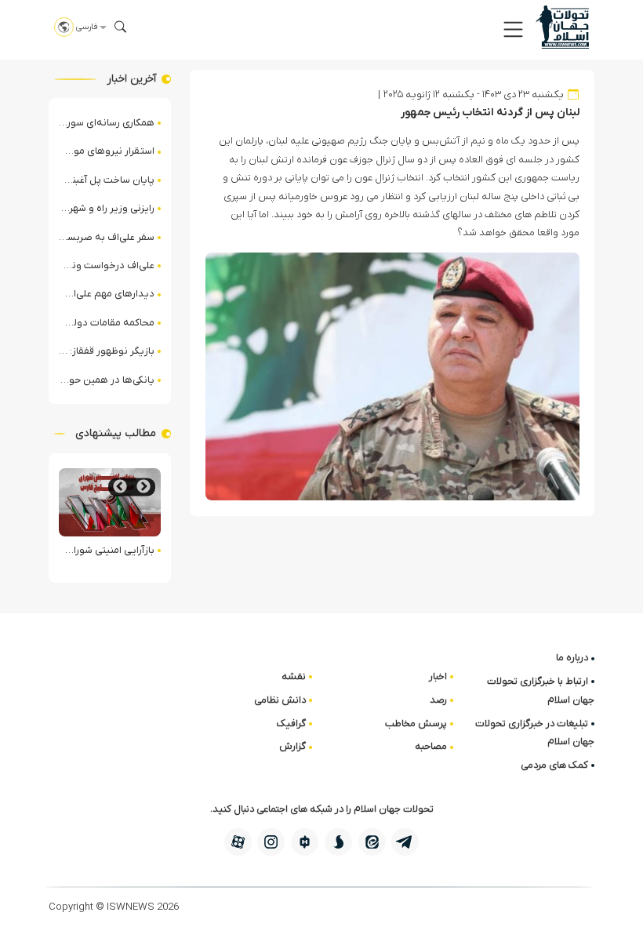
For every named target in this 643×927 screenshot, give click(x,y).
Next (120, 487)
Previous (143, 487)
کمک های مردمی (554, 765)
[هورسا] (304, 842)
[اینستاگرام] (271, 842)
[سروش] (338, 842)
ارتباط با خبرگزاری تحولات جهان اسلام (540, 690)
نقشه (294, 676)
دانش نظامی (280, 700)
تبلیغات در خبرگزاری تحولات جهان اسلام (534, 732)
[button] (513, 29)
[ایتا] (372, 842)
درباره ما (572, 657)
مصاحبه (431, 746)
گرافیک (291, 723)
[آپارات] (238, 842)
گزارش (292, 746)
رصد (438, 700)
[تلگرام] (405, 842)
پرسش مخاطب (416, 723)
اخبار (438, 676)
